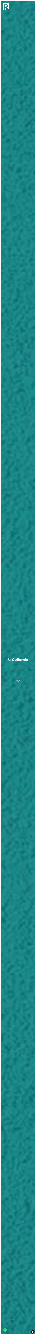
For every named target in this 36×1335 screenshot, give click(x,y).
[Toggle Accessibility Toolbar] (33, 1332)
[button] (29, 6)
